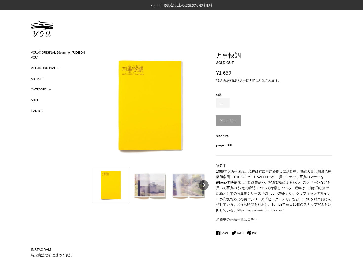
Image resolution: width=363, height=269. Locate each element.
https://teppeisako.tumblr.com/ (260, 210)
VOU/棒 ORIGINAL (45, 68)
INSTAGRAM (41, 250)
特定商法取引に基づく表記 (51, 255)
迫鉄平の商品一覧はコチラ (237, 219)
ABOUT (36, 100)
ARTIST (38, 79)
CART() (37, 111)
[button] (111, 185)
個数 (219, 94)
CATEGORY (41, 89)
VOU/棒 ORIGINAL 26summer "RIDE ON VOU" (58, 55)
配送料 (228, 80)
